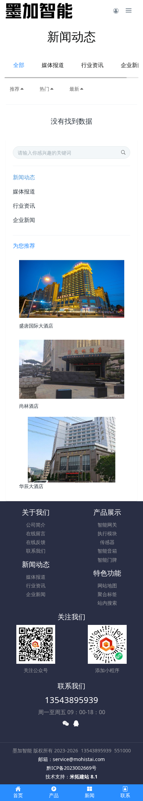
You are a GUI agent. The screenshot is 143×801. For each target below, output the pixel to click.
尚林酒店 (29, 406)
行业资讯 (92, 65)
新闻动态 (24, 177)
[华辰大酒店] (71, 449)
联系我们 (35, 550)
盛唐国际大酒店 (36, 325)
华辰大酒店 (31, 486)
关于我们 (36, 512)
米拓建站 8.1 (84, 776)
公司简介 (35, 524)
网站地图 (107, 585)
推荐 (14, 88)
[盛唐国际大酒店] (71, 288)
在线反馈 (35, 542)
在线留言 (35, 533)
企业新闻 (24, 220)
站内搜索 (107, 603)
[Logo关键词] (39, 10)
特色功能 (107, 573)
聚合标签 (107, 594)
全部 (18, 65)
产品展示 (107, 512)
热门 (44, 88)
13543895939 (71, 699)
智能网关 (107, 524)
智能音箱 (107, 550)
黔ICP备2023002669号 (71, 768)
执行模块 (107, 533)
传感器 (107, 542)
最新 (74, 88)
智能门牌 (107, 559)
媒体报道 (53, 65)
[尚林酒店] (71, 368)
